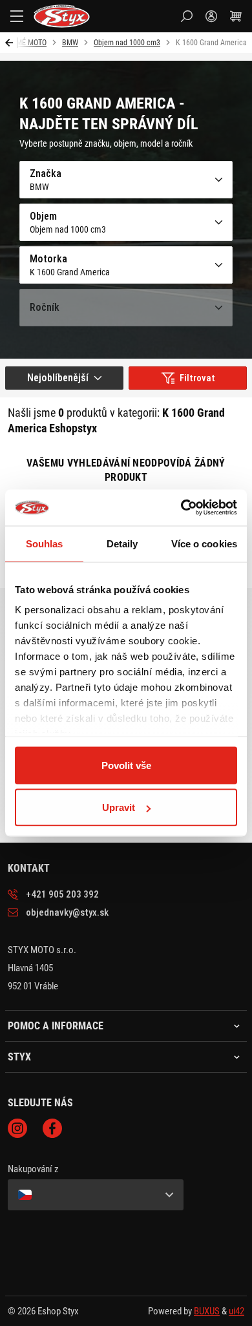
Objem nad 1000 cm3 (127, 42)
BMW (70, 42)
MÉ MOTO (31, 42)
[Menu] (17, 16)
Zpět (11, 42)
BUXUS (207, 1311)
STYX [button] (19, 1057)
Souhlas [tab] (44, 543)
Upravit (118, 807)
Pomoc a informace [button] (55, 1026)
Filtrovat (197, 378)
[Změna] (96, 1194)
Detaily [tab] (122, 543)
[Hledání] (186, 16)
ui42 (236, 1311)
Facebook (52, 1128)
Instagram (17, 1128)
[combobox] (64, 378)
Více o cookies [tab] (204, 543)
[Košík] (236, 16)
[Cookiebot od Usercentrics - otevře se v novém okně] (181, 508)
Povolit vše (126, 764)
